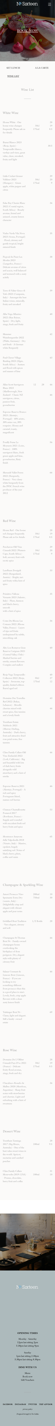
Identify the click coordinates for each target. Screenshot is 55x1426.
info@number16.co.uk (27, 1325)
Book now (28, 1376)
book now (27, 30)
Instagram (20, 1404)
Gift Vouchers (27, 1379)
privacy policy (27, 1409)
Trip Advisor (45, 1404)
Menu (27, 1373)
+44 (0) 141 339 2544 (27, 1318)
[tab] (13, 68)
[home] (27, 3)
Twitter (32, 1404)
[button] (49, 4)
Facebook (8, 1404)
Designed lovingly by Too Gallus (27, 1414)
